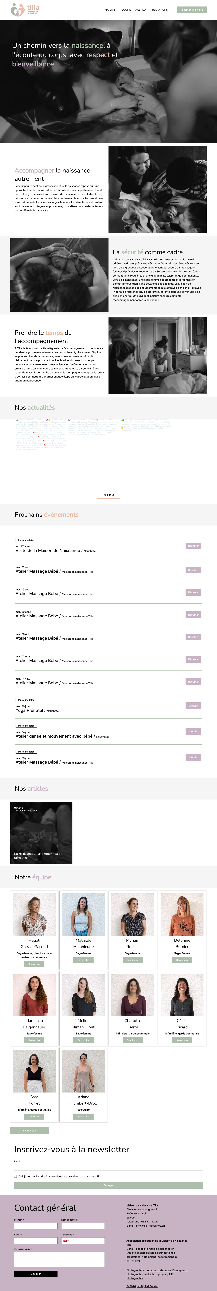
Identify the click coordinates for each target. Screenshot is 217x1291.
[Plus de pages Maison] (116, 10)
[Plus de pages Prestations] (169, 10)
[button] (48, 564)
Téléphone (67, 1247)
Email (17, 1174)
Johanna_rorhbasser (158, 1283)
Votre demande (23, 1262)
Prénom (19, 1232)
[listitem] (34, 943)
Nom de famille (69, 1232)
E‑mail (18, 1247)
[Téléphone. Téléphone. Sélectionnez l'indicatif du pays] (66, 1254)
